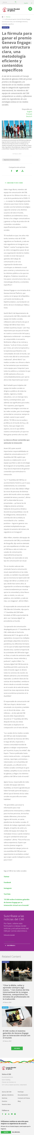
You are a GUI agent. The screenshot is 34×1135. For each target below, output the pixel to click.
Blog (19, 1101)
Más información (11, 1128)
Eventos (4, 1101)
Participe (21, 1092)
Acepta (6, 1132)
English (29, 112)
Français (29, 114)
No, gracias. (16, 1132)
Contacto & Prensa (24, 1098)
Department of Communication (11, 159)
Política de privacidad (9, 935)
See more (17, 1048)
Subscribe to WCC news (15, 183)
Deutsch (29, 116)
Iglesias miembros (8, 1095)
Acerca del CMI (6, 1092)
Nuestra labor (6, 1104)
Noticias (8, 17)
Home (2, 16)
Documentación (23, 1095)
